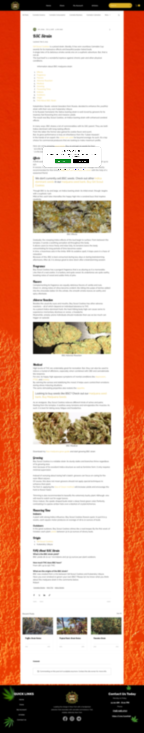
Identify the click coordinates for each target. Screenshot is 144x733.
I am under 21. (81, 161)
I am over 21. (63, 161)
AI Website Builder (80, 170)
